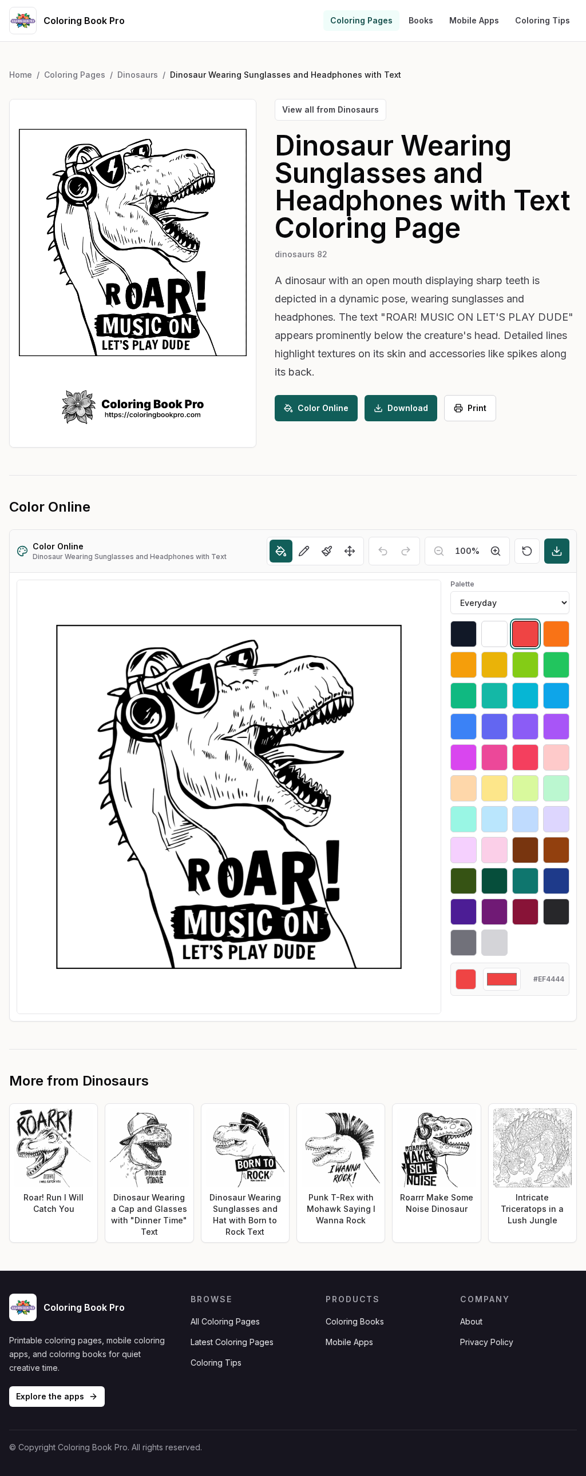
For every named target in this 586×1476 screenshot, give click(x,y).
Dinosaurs (137, 74)
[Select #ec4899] (494, 757)
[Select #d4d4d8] (494, 943)
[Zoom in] (495, 551)
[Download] (556, 551)
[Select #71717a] (463, 943)
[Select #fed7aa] (463, 788)
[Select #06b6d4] (525, 696)
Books (421, 20)
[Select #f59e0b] (463, 665)
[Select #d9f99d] (525, 788)
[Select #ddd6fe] (556, 819)
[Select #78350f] (525, 850)
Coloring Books (355, 1321)
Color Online (323, 408)
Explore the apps (50, 1396)
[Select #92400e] (556, 850)
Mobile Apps (474, 20)
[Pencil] (303, 551)
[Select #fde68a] (494, 788)
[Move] (349, 551)
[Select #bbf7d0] (556, 788)
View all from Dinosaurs (330, 109)
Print (477, 408)
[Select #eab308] (494, 665)
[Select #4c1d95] (463, 912)
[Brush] (326, 551)
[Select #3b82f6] (463, 726)
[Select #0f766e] (525, 881)
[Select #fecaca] (556, 757)
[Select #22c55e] (556, 665)
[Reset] (527, 551)
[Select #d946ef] (463, 757)
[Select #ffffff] (494, 634)
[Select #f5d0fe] (463, 850)
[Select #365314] (463, 881)
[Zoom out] (438, 551)
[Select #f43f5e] (525, 757)
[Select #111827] (463, 634)
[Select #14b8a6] (494, 696)
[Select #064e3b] (494, 881)
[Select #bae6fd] (494, 819)
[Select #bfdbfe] (525, 819)
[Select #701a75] (494, 912)
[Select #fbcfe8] (494, 850)
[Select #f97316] (556, 634)
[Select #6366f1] (494, 726)
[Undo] (382, 551)
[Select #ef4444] (525, 634)
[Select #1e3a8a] (556, 881)
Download (407, 408)
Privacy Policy (486, 1342)
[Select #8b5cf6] (525, 726)
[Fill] (281, 551)
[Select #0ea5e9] (556, 696)
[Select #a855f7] (556, 726)
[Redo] (405, 551)
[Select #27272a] (556, 912)
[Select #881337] (525, 912)
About (471, 1321)
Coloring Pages (361, 20)
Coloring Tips (542, 20)
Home (20, 74)
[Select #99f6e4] (463, 819)
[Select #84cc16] (525, 665)
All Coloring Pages (225, 1321)
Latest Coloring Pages (232, 1342)
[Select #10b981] (463, 696)
